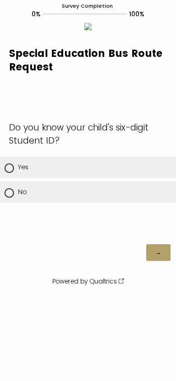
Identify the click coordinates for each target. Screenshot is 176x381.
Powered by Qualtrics (84, 281)
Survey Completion (87, 5)
